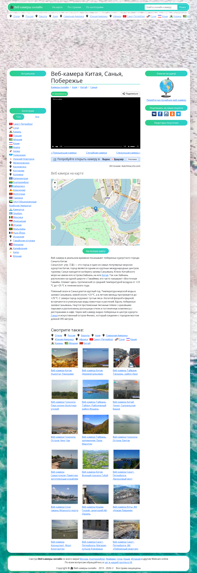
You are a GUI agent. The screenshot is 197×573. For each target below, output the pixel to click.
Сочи (153, 16)
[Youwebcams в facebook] (160, 113)
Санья (54, 315)
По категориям (94, 7)
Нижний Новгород (23, 159)
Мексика (18, 217)
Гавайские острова (24, 240)
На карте (57, 7)
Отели (16, 16)
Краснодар (19, 190)
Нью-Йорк (19, 232)
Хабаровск (19, 186)
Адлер (16, 151)
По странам (74, 7)
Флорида (18, 244)
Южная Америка (98, 16)
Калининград (20, 178)
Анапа (16, 147)
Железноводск (21, 162)
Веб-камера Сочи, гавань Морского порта (64, 508)
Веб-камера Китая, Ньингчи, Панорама (62, 372)
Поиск (182, 7)
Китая (105, 275)
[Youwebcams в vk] (154, 113)
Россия (29, 16)
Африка (117, 16)
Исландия (18, 236)
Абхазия (191, 16)
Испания (136, 558)
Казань (177, 16)
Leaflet (137, 244)
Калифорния (20, 248)
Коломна (18, 174)
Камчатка (18, 209)
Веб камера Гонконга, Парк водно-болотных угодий (63, 405)
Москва (83, 558)
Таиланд (18, 197)
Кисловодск (19, 166)
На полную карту (95, 251)
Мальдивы (19, 228)
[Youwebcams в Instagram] (166, 113)
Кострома (18, 170)
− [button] (55, 187)
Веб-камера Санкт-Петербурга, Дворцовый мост (123, 475)
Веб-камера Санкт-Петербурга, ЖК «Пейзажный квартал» (125, 545)
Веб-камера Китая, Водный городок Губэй (95, 473)
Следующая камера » (128, 152)
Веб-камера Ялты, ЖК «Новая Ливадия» (125, 508)
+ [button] (55, 182)
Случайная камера (96, 152)
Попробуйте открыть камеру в (78, 159)
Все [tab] (37, 116)
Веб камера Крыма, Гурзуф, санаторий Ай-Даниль (94, 510)
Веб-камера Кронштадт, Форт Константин (61, 545)
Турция (17, 135)
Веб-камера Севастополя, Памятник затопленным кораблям (64, 475)
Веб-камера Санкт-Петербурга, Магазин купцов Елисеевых (94, 545)
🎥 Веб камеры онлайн (26, 7)
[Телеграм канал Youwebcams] (178, 113)
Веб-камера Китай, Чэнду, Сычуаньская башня (124, 405)
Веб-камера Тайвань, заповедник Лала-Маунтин (94, 440)
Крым (165, 16)
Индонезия (19, 221)
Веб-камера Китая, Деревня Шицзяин (92, 372)
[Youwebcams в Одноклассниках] (172, 113)
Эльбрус (17, 213)
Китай (87, 343)
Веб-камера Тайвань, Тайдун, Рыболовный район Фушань (94, 405)
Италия (17, 225)
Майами (111, 558)
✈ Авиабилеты (59, 93)
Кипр (16, 252)
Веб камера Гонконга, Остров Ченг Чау (63, 438)
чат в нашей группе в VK (118, 562)
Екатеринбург (21, 182)
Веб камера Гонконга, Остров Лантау (125, 438)
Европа (43, 16)
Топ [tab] (18, 116)
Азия (55, 16)
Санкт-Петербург (136, 16)
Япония (17, 256)
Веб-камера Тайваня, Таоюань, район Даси (125, 372)
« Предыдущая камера (63, 152)
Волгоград (19, 194)
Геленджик (19, 155)
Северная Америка (74, 16)
